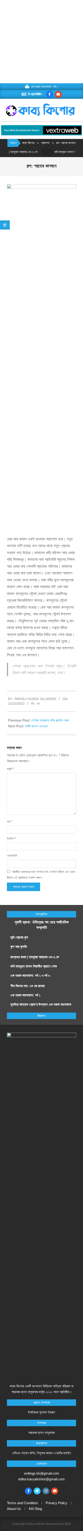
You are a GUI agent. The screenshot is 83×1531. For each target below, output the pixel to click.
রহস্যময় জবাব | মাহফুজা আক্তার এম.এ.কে (34, 957)
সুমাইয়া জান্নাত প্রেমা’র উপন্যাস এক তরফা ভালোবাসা (40, 1004)
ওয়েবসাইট (12, 855)
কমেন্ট (10, 769)
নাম (9, 821)
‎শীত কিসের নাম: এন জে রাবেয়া (28, 986)
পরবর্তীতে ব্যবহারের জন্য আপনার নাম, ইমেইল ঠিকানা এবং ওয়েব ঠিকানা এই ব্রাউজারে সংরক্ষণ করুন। (41, 874)
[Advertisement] (41, 41)
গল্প (38, 703)
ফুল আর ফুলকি (18, 946)
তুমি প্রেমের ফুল (19, 937)
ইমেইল (11, 838)
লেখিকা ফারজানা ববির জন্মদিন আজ (50, 720)
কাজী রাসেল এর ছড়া (36, 726)
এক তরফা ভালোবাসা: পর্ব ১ (25, 995)
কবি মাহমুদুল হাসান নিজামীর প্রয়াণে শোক (33, 966)
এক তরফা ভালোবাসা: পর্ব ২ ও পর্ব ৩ (30, 975)
